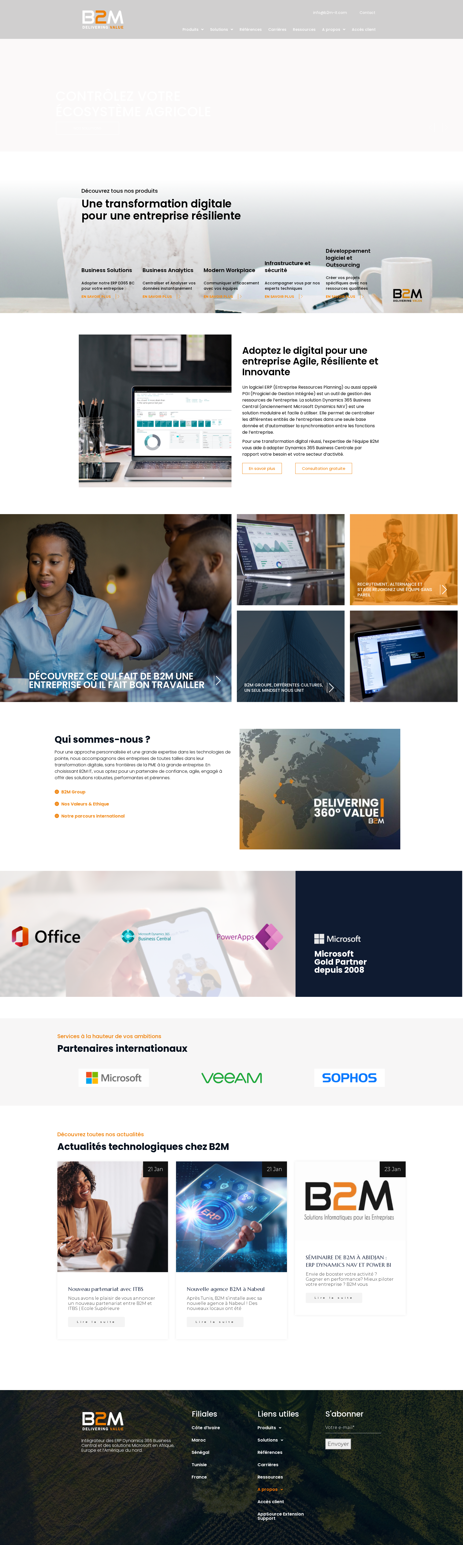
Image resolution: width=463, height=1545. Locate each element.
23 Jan (392, 1169)
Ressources (304, 29)
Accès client (364, 29)
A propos (331, 29)
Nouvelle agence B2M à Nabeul (226, 1289)
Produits (190, 29)
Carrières (277, 29)
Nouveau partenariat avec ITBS (105, 1289)
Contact (367, 12)
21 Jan (155, 1169)
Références (251, 29)
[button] (193, 29)
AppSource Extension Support (280, 1516)
